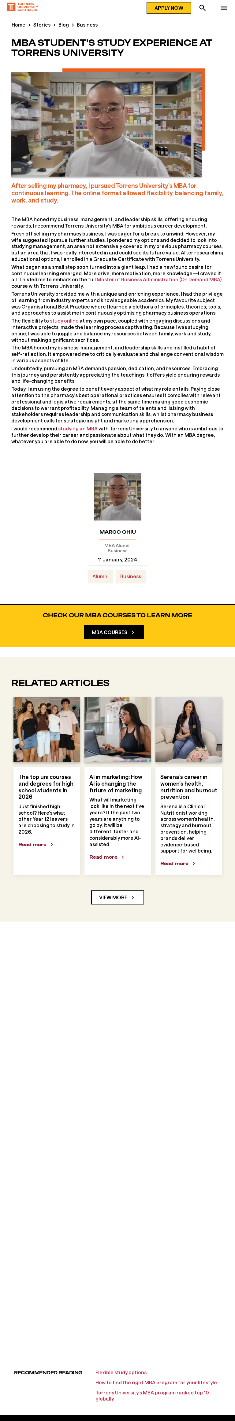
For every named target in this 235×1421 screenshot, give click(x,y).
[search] (202, 8)
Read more (32, 844)
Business (87, 24)
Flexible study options (121, 1372)
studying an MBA (78, 428)
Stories (41, 24)
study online (64, 320)
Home (18, 24)
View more (113, 897)
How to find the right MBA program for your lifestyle (156, 1382)
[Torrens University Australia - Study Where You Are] (22, 7)
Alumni (100, 576)
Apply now (169, 8)
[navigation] (224, 8)
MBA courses (109, 632)
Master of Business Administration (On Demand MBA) (159, 279)
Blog (63, 24)
